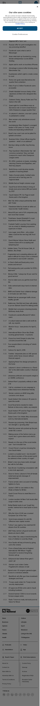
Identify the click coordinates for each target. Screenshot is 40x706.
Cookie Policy (20, 24)
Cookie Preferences (20, 34)
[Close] (37, 6)
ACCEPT (20, 28)
